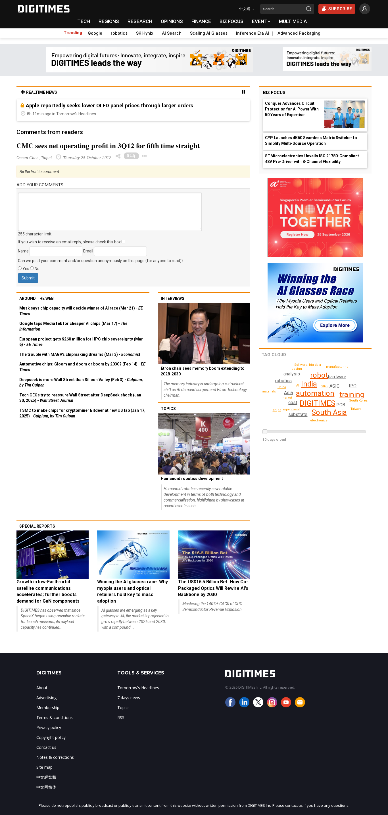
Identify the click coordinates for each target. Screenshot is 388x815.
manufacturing (337, 367)
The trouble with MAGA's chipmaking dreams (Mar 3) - (79, 354)
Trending (73, 32)
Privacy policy (48, 727)
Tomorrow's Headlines (138, 687)
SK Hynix (144, 33)
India (309, 384)
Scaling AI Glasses (209, 33)
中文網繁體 (46, 777)
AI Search (172, 33)
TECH (83, 21)
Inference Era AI (252, 33)
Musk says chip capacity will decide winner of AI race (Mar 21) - (81, 311)
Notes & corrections (55, 757)
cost (292, 402)
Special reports (37, 526)
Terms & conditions (54, 717)
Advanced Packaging (299, 33)
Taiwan (356, 409)
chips (277, 410)
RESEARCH (140, 21)
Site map (44, 767)
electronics (318, 420)
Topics (168, 408)
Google (95, 33)
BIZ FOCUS (231, 21)
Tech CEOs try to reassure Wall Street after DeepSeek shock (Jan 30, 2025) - (80, 398)
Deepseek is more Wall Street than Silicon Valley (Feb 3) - (81, 382)
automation (315, 393)
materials (269, 391)
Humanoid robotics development (192, 478)
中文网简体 (46, 787)
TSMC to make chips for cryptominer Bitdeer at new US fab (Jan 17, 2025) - (82, 413)
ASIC (334, 386)
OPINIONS (172, 21)
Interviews (172, 298)
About (41, 687)
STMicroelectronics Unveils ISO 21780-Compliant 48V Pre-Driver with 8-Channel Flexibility (312, 159)
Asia (288, 392)
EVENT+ (261, 21)
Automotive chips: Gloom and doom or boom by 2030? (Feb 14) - (82, 367)
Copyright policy (51, 737)
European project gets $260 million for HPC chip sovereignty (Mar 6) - (81, 342)
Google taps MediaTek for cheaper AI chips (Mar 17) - (73, 326)
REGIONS (109, 21)
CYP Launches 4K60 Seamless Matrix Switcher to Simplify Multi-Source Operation (311, 140)
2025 (324, 386)
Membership (47, 707)
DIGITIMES (317, 403)
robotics (119, 33)
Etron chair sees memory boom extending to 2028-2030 (203, 371)
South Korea (358, 400)
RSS (120, 717)
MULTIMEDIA (293, 21)
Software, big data (307, 365)
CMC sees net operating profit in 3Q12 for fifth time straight (108, 145)
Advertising (46, 697)
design (296, 369)
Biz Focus (274, 92)
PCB (340, 405)
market (286, 398)
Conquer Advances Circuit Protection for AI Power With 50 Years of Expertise (292, 109)
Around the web (36, 298)
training (351, 394)
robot (319, 375)
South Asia (329, 412)
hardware (337, 376)
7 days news (128, 697)
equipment (291, 409)
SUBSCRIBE (340, 9)
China (282, 387)
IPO (352, 385)
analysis (291, 374)
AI (297, 385)
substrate (297, 414)
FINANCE (201, 21)
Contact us (46, 747)
